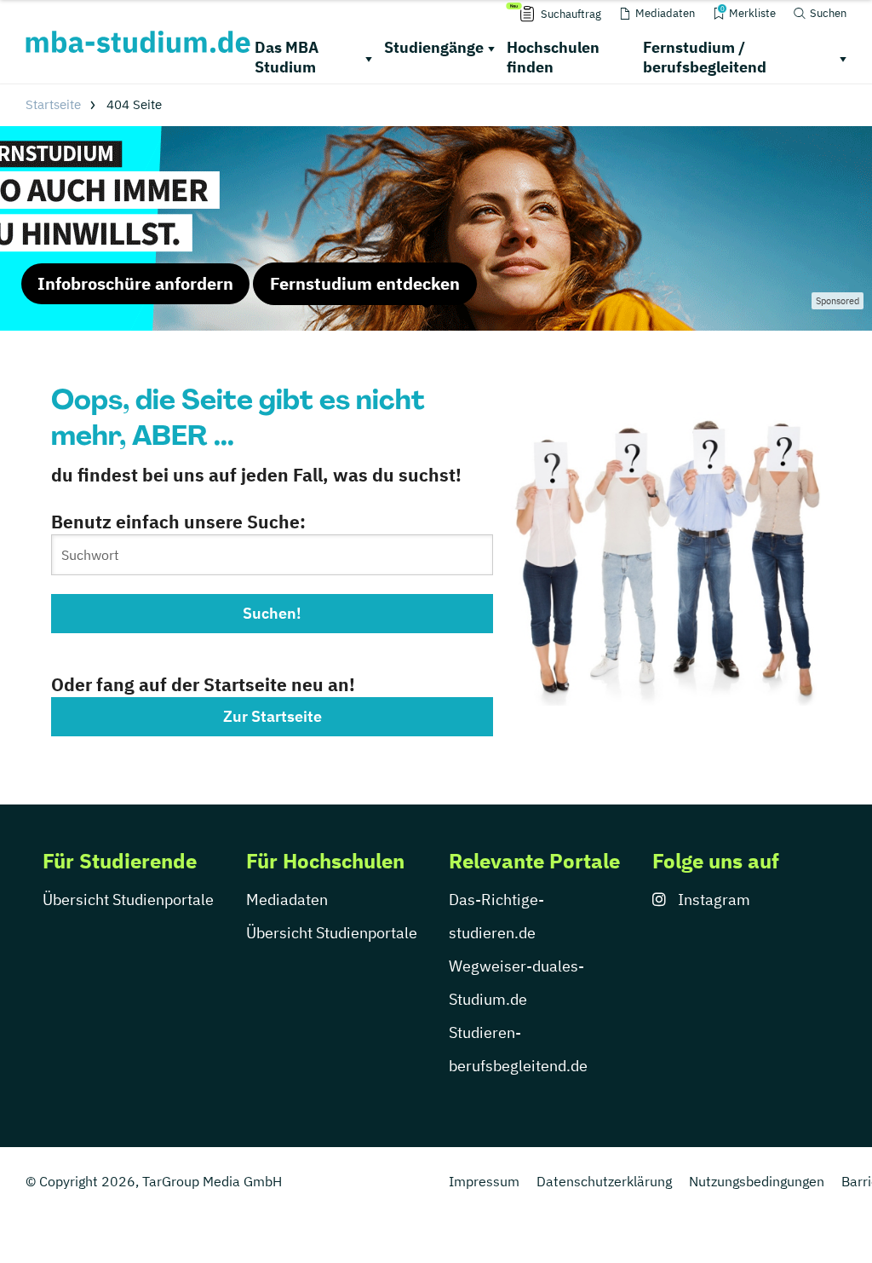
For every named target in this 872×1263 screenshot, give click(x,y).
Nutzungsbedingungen (756, 1181)
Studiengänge (434, 47)
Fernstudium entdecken (365, 283)
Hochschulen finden (553, 57)
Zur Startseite (272, 716)
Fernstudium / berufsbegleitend (704, 57)
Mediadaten (287, 899)
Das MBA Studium (286, 57)
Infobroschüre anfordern (135, 283)
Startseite (53, 104)
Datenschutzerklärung (604, 1181)
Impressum (484, 1181)
